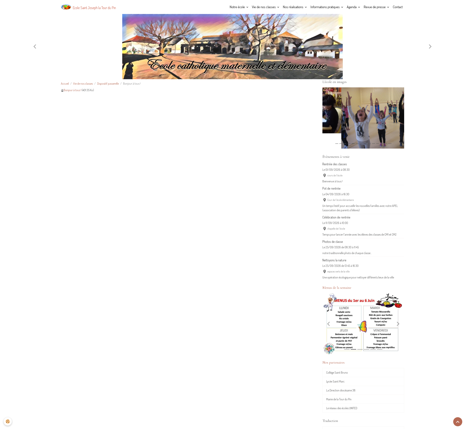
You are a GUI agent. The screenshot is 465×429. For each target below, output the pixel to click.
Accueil (65, 83)
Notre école (238, 7)
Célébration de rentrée (336, 217)
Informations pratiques (325, 7)
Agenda (352, 7)
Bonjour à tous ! (72, 90)
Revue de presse (375, 7)
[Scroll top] (457, 421)
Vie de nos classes (264, 7)
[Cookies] (8, 421)
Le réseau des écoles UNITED (341, 408)
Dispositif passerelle (108, 83)
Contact (398, 7)
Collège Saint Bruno (337, 372)
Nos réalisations (293, 7)
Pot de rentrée (331, 188)
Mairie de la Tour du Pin (338, 399)
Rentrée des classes (334, 164)
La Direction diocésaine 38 (340, 390)
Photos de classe (332, 242)
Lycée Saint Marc (335, 381)
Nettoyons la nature (334, 260)
